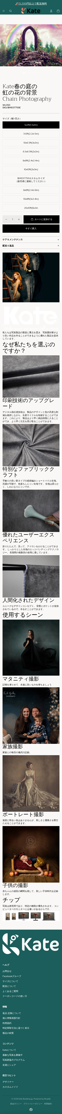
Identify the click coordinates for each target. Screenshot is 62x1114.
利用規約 (7, 1023)
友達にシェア (9, 1064)
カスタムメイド (10, 1086)
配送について (9, 986)
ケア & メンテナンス (13, 239)
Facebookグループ (12, 976)
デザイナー (8, 1081)
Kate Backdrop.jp (26, 1099)
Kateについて (9, 1049)
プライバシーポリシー (32, 1103)
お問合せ (7, 971)
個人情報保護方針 (11, 1018)
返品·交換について (12, 1013)
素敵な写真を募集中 (13, 1055)
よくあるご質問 (10, 991)
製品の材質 (8, 1033)
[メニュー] (3, 11)
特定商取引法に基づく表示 (16, 1028)
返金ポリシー (16, 1103)
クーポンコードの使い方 (15, 996)
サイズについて (10, 981)
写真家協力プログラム (14, 1059)
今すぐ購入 (31, 228)
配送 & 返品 (8, 245)
